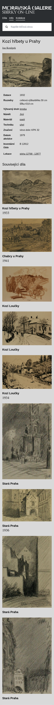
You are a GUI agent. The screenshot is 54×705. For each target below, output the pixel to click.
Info (11, 18)
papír (22, 119)
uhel (22, 125)
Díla (4, 18)
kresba (23, 109)
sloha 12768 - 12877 (30, 154)
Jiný (22, 114)
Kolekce (20, 18)
